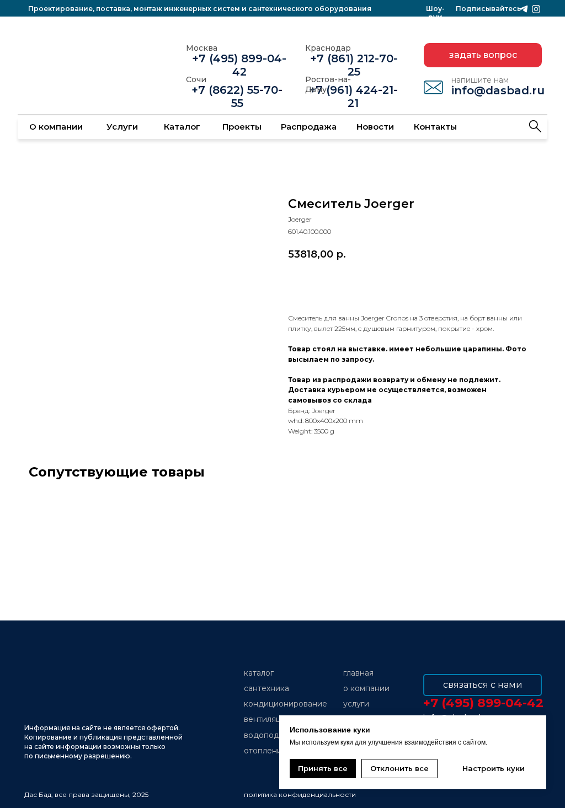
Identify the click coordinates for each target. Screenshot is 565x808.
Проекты (242, 126)
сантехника (266, 688)
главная (358, 673)
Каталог (182, 126)
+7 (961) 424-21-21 (353, 96)
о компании (366, 688)
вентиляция (267, 719)
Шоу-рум (435, 12)
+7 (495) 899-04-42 (239, 65)
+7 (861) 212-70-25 (354, 65)
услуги (356, 704)
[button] (483, 55)
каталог (259, 673)
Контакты (435, 126)
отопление (265, 751)
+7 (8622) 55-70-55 (236, 96)
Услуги (122, 126)
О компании (56, 126)
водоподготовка (277, 735)
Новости (375, 126)
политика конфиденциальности (300, 794)
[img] (535, 126)
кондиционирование (285, 704)
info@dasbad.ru (498, 90)
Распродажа (309, 126)
